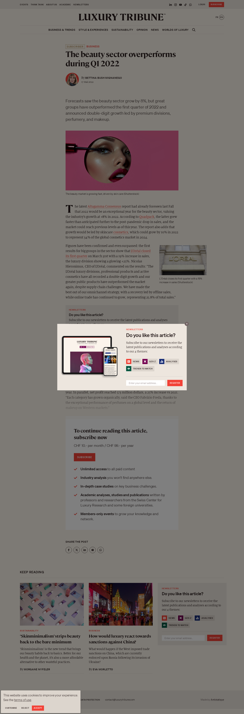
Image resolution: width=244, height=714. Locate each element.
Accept (38, 708)
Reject (25, 708)
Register (175, 383)
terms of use (22, 700)
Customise (11, 708)
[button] (122, 357)
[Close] (187, 324)
